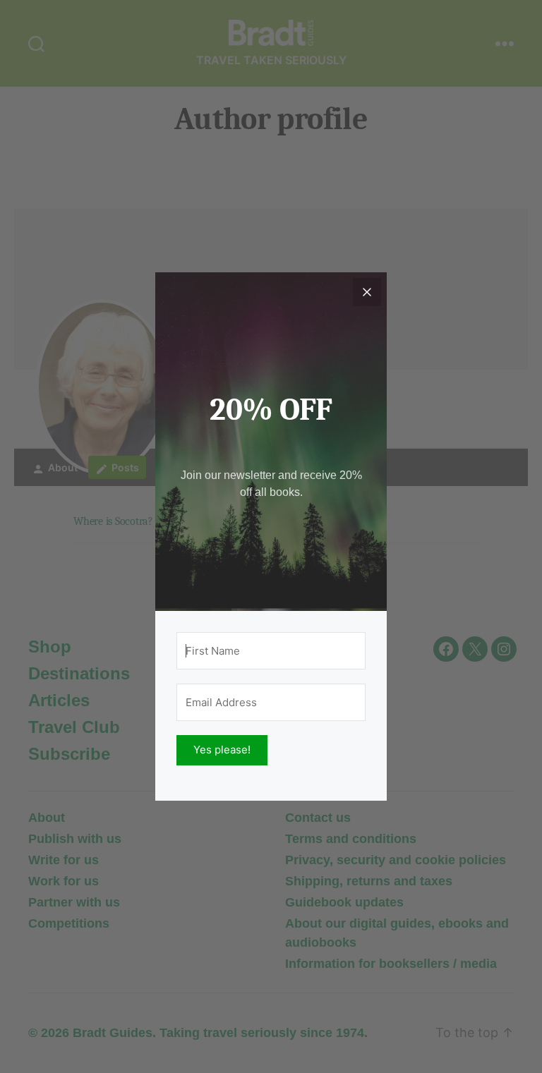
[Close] (367, 292)
